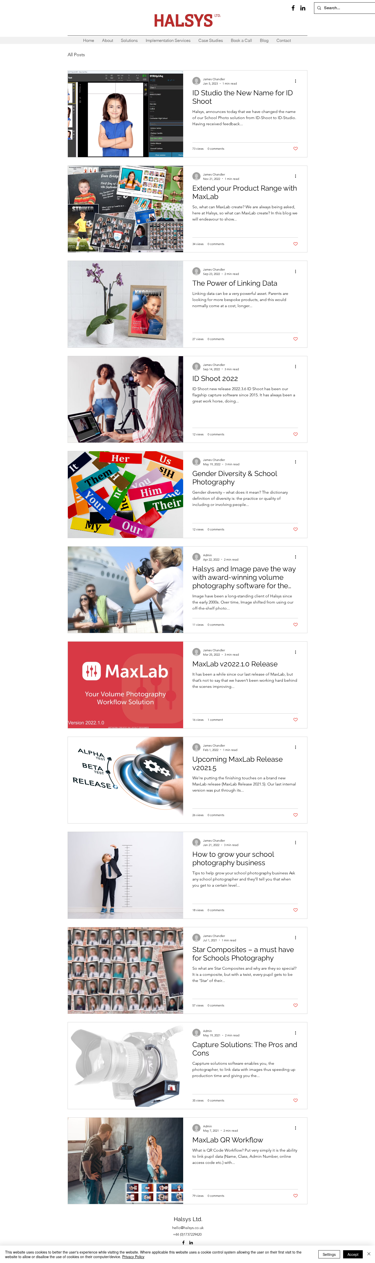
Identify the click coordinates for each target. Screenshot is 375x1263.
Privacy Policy (133, 1256)
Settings (329, 1254)
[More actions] (297, 81)
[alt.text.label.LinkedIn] (302, 7)
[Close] (369, 1254)
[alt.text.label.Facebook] (293, 7)
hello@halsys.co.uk (188, 1227)
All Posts (76, 54)
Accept (352, 1254)
